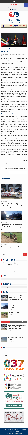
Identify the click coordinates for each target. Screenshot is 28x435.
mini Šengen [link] (5, 163)
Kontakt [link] (3, 333)
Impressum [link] (5, 351)
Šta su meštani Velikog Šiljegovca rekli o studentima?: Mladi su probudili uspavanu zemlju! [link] (13, 206)
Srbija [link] (8, 55)
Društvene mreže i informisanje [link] (17, 173)
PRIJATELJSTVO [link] (14, 20)
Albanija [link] (19, 54)
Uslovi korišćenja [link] (7, 353)
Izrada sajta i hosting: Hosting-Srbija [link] (14, 433)
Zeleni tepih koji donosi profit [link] (10, 247)
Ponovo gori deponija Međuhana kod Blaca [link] (14, 7)
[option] (14, 7)
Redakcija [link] (12, 54)
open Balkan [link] (11, 163)
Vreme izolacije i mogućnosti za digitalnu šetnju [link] (14, 168)
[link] (26, 5)
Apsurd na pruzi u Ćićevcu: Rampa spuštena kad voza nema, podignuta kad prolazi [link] (13, 227)
